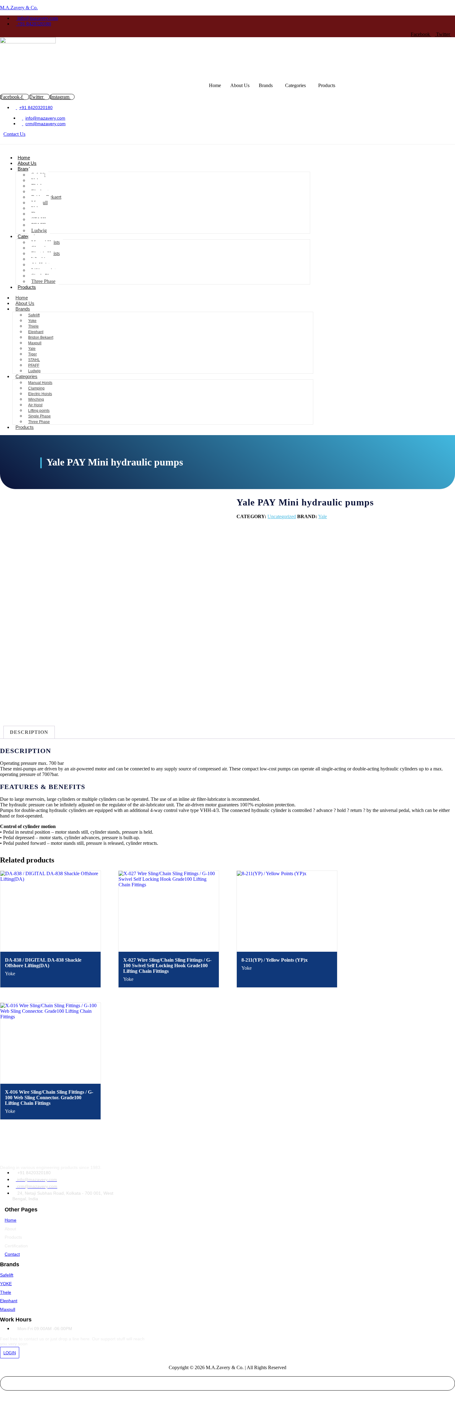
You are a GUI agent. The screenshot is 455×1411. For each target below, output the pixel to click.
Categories (295, 85)
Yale (32, 348)
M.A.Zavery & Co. (19, 7)
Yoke (32, 321)
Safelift (34, 315)
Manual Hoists (40, 383)
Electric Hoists (40, 394)
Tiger (32, 354)
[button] (267, 85)
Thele (5, 1292)
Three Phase (43, 281)
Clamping (36, 388)
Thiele (33, 326)
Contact (12, 1254)
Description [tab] (29, 732)
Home (215, 85)
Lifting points (39, 410)
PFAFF (33, 365)
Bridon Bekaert (40, 337)
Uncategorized (281, 516)
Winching (36, 399)
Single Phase (39, 416)
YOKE (6, 1283)
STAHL (34, 360)
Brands (266, 85)
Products (326, 85)
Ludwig (39, 230)
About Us (239, 85)
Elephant (35, 332)
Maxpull (34, 343)
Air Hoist (35, 405)
